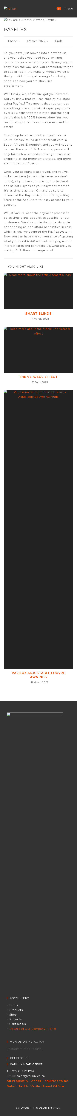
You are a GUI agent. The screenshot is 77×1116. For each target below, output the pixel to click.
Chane (12, 41)
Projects (15, 1019)
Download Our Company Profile (32, 1028)
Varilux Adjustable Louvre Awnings (38, 675)
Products (16, 1010)
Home (14, 1005)
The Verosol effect (38, 377)
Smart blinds (38, 313)
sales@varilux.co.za (31, 1076)
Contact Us (17, 1024)
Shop (13, 1014)
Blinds (58, 41)
